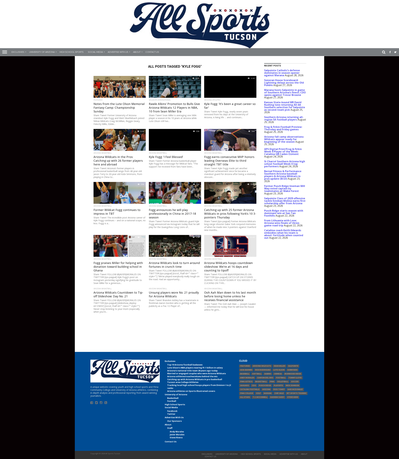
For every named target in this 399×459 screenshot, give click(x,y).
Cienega (278, 374)
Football (171, 401)
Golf (258, 393)
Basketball (172, 398)
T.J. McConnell (260, 397)
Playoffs (278, 385)
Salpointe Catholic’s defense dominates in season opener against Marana (282, 73)
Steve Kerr (292, 397)
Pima (272, 382)
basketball (261, 382)
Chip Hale (279, 393)
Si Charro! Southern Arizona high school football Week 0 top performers (284, 164)
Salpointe (293, 366)
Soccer (294, 382)
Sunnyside (292, 370)
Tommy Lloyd (295, 378)
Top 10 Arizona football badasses (184, 364)
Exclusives (18, 52)
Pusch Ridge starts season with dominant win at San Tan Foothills (283, 213)
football (281, 378)
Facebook (172, 411)
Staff (169, 428)
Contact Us (152, 52)
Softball (256, 374)
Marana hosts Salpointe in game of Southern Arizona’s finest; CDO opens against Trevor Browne (285, 92)
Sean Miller (279, 366)
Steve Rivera (176, 437)
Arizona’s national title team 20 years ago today (192, 370)
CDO (254, 385)
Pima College (246, 393)
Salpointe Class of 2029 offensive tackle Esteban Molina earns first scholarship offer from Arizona (284, 201)
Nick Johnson (292, 385)
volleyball (282, 382)
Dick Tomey (279, 389)
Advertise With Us (118, 52)
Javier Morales (177, 434)
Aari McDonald (295, 389)
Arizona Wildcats (262, 366)
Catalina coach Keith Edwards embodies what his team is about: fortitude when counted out (283, 234)
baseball (244, 374)
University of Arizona (42, 52)
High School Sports (72, 52)
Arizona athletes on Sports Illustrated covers (191, 391)
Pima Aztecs (246, 382)
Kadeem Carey (277, 397)
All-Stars (245, 397)
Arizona (266, 389)
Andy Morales (177, 431)
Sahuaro (244, 385)
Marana (268, 393)
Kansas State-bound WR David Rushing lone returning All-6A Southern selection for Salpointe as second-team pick (284, 106)
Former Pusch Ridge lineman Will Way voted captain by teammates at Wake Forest (284, 188)
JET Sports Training (296, 393)
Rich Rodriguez (262, 370)
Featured (245, 366)
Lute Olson (278, 370)
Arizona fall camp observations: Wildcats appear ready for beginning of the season (284, 139)
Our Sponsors (174, 421)
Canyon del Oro (265, 378)
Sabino (267, 374)
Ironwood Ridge (293, 374)
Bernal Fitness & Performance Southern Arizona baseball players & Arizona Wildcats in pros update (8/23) (282, 174)
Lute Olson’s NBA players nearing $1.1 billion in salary (195, 367)
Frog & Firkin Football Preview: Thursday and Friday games (283, 128)
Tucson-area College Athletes (182, 382)
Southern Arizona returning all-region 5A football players (283, 118)
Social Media (95, 52)
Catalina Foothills (249, 389)
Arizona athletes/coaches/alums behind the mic (192, 376)
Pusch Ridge (265, 385)
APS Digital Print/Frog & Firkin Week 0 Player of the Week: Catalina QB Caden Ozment (283, 151)
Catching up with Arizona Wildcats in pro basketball (194, 379)
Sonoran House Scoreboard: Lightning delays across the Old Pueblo (284, 82)
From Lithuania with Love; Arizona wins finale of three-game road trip (282, 223)
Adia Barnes (246, 370)
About (137, 52)
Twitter (171, 414)
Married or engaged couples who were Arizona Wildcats (196, 373)
